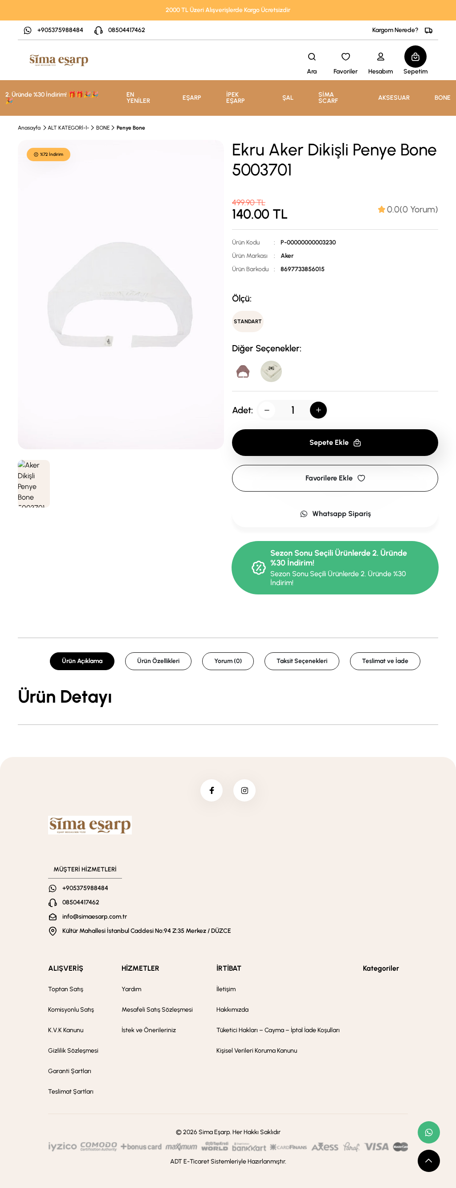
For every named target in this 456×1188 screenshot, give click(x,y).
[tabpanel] (228, 696)
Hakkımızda (232, 1009)
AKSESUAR (394, 98)
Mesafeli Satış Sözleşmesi (157, 1009)
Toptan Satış (65, 989)
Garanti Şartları (69, 1071)
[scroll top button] (429, 1161)
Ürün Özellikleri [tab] (158, 661)
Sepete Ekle (329, 442)
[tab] (408, 209)
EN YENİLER (138, 98)
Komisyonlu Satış (71, 1009)
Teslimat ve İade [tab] (385, 661)
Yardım (131, 989)
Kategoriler (381, 968)
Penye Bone (131, 128)
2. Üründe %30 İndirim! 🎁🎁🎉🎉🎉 (51, 98)
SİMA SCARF (328, 98)
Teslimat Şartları (71, 1091)
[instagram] (244, 790)
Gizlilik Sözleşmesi (73, 1050)
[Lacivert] (271, 371)
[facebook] (211, 790)
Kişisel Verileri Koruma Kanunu (256, 1050)
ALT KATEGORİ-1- (68, 128)
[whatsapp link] (429, 1132)
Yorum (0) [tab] (228, 661)
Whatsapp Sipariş (341, 513)
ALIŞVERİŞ (65, 968)
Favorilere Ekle (329, 478)
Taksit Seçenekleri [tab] (302, 661)
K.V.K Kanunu (65, 1030)
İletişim (226, 989)
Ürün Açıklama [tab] (82, 661)
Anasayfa (29, 128)
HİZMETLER (140, 968)
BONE (443, 98)
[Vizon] (242, 371)
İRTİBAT (228, 968)
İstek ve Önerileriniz (149, 1030)
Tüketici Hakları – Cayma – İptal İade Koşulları (278, 1030)
